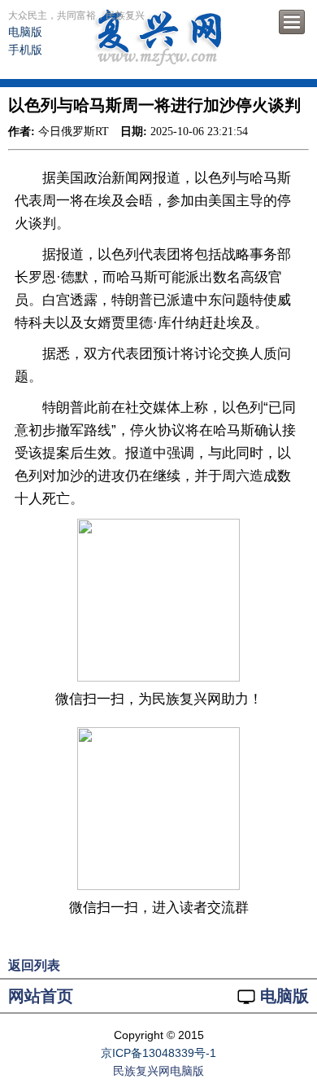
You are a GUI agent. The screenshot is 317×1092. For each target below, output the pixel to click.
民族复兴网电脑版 (158, 1070)
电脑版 (25, 31)
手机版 (25, 49)
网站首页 (40, 996)
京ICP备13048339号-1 (158, 1052)
